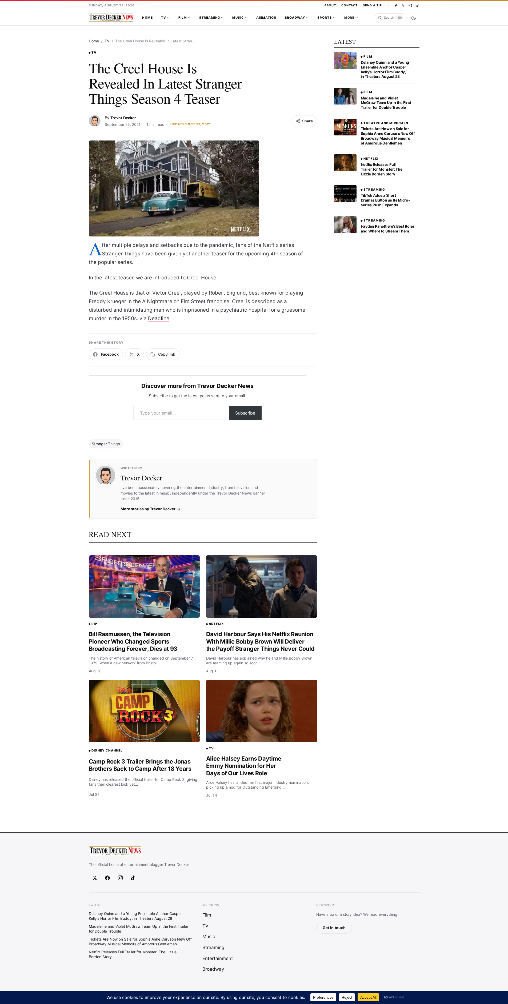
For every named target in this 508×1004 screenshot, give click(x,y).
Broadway (295, 17)
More (349, 17)
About (330, 5)
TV (163, 17)
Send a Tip (372, 5)
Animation (266, 17)
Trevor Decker (123, 117)
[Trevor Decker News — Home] (111, 18)
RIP (94, 624)
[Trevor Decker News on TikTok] (417, 5)
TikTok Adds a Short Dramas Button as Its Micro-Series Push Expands (385, 200)
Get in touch (334, 927)
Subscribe (245, 413)
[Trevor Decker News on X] (403, 5)
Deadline (158, 318)
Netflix (216, 624)
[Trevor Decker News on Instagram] (410, 5)
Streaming (209, 17)
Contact (349, 5)
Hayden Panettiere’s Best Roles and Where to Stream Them (388, 228)
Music (238, 17)
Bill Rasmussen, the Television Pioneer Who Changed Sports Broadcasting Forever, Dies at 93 (133, 641)
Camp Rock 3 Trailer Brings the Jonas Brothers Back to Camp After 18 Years (140, 765)
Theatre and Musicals (385, 123)
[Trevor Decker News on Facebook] (396, 5)
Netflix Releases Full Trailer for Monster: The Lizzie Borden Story (381, 169)
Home (147, 17)
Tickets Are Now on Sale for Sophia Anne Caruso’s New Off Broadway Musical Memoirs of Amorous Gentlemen (388, 135)
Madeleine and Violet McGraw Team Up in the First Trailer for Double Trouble (386, 103)
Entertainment (217, 958)
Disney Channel (107, 750)
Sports (324, 17)
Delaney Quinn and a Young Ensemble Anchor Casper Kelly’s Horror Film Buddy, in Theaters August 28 (385, 69)
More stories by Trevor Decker (148, 509)
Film (182, 17)
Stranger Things (106, 443)
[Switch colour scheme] (413, 18)
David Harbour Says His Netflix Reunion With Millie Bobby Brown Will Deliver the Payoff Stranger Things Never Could (260, 641)
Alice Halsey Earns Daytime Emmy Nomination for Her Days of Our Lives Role (244, 766)
